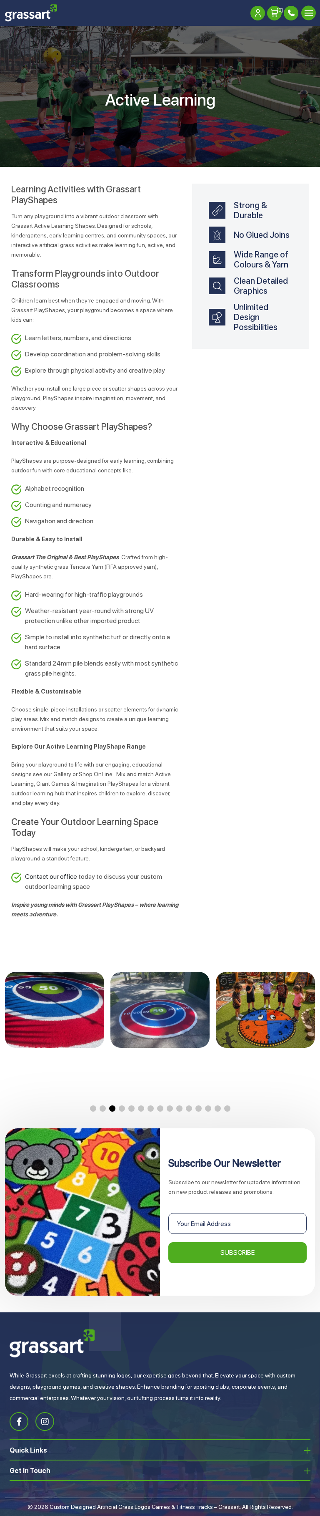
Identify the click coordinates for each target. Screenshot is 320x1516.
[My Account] (257, 13)
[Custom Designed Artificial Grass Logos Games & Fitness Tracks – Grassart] (31, 13)
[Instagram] (44, 1421)
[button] (93, 1108)
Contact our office (51, 876)
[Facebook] (19, 1421)
